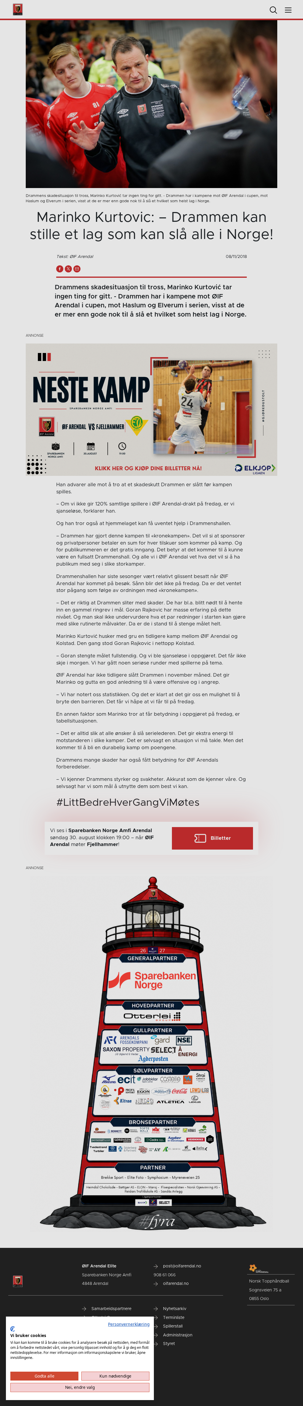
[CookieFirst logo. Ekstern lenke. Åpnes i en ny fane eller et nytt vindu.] (12, 1329)
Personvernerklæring (128, 1324)
